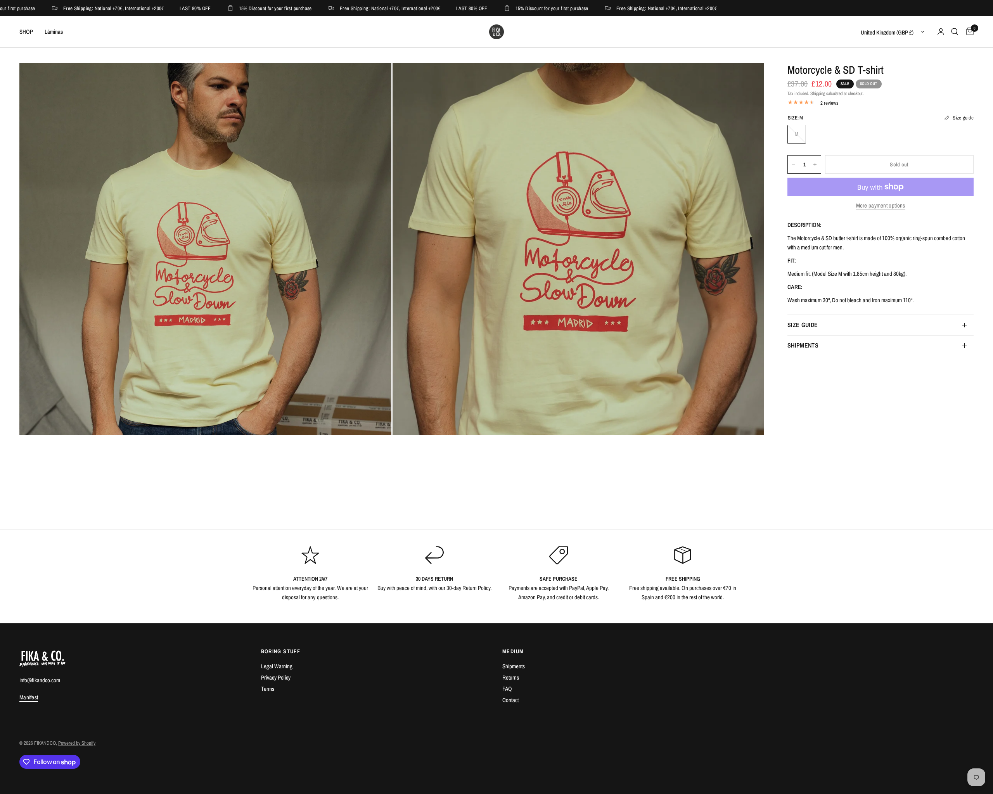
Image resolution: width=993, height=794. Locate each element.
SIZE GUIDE (802, 324)
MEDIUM (513, 651)
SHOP (26, 32)
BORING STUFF (281, 651)
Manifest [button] (28, 697)
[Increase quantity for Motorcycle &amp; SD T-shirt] (815, 164)
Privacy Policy (276, 677)
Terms (267, 689)
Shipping (817, 93)
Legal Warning (276, 666)
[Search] (954, 31)
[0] (968, 31)
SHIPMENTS (802, 345)
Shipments (513, 666)
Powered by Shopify (76, 743)
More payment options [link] (880, 205)
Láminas (54, 32)
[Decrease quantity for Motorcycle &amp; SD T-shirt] (793, 164)
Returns (510, 677)
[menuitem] (29, 31)
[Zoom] (375, 79)
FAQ (507, 689)
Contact (510, 700)
